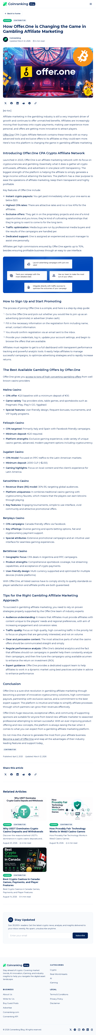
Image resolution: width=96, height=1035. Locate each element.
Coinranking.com (11, 1012)
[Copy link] (35, 103)
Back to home (13, 13)
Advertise (7, 1008)
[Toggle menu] (90, 4)
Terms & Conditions (59, 994)
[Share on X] (5, 103)
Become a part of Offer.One (18, 739)
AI (51, 978)
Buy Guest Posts (10, 1003)
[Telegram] (75, 1030)
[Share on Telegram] (29, 103)
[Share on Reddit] (23, 103)
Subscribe (80, 935)
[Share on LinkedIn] (17, 103)
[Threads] (92, 1030)
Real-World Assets (58, 974)
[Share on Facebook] (11, 103)
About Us (7, 994)
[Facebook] (83, 1030)
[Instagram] (79, 1030)
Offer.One (8, 134)
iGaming (7, 20)
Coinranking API (10, 1016)
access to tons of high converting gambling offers (53, 376)
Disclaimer (55, 1003)
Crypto (53, 970)
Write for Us (8, 999)
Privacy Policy (56, 999)
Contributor (20, 20)
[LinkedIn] (87, 1030)
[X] (71, 1030)
